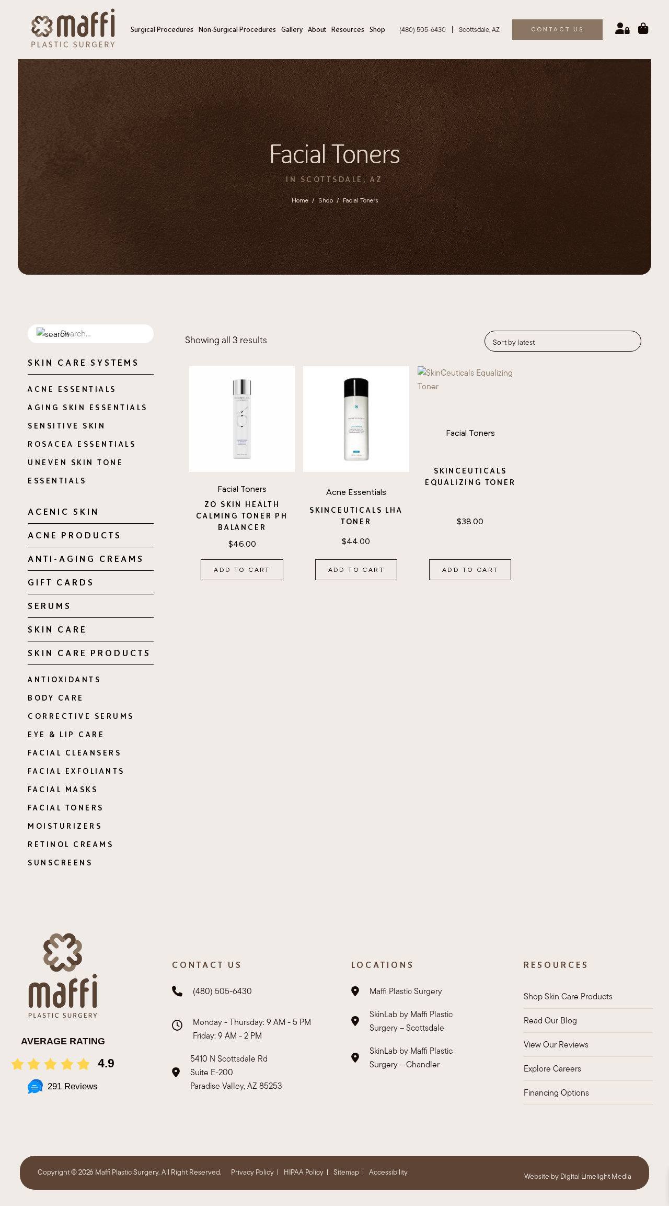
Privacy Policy (252, 1172)
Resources (347, 29)
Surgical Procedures (162, 29)
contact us (557, 29)
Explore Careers (552, 1069)
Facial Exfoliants (76, 771)
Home (300, 200)
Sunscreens (60, 862)
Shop (377, 29)
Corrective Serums (81, 716)
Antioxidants (64, 679)
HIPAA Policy (304, 1172)
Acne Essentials (72, 389)
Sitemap (346, 1172)
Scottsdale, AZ (479, 30)
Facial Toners (66, 807)
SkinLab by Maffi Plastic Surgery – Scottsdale (411, 1021)
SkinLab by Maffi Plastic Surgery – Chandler (411, 1057)
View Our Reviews (556, 1045)
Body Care (56, 697)
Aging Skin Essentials (88, 407)
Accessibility (388, 1172)
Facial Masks (63, 789)
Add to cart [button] (242, 569)
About (317, 29)
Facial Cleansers (74, 752)
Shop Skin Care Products (568, 996)
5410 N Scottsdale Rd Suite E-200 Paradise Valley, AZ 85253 (236, 1072)
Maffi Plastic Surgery (406, 991)
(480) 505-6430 (422, 30)
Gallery (292, 29)
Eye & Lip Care (66, 734)
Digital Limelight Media (595, 1176)
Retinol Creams (70, 844)
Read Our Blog (550, 1021)
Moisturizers (65, 825)
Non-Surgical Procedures (237, 29)
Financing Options (556, 1093)
